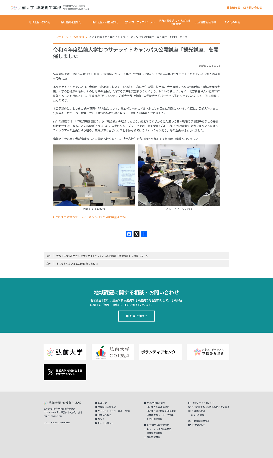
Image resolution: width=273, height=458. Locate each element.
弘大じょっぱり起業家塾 (159, 429)
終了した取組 (197, 415)
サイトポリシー (105, 423)
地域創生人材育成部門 (105, 22)
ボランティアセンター (142, 22)
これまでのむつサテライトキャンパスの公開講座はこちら (91, 217)
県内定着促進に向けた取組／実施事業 (174, 22)
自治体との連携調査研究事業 (161, 411)
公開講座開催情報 (205, 22)
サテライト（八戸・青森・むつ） (114, 411)
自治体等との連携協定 (158, 406)
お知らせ (235, 7)
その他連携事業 (154, 419)
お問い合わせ (254, 7)
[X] (136, 234)
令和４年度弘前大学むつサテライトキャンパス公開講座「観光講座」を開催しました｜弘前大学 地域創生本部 (36, 7)
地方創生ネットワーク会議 (160, 415)
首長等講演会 (153, 437)
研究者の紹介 (199, 425)
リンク (101, 419)
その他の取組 (232, 22)
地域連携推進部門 (70, 22)
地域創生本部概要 (39, 22)
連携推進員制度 (154, 433)
